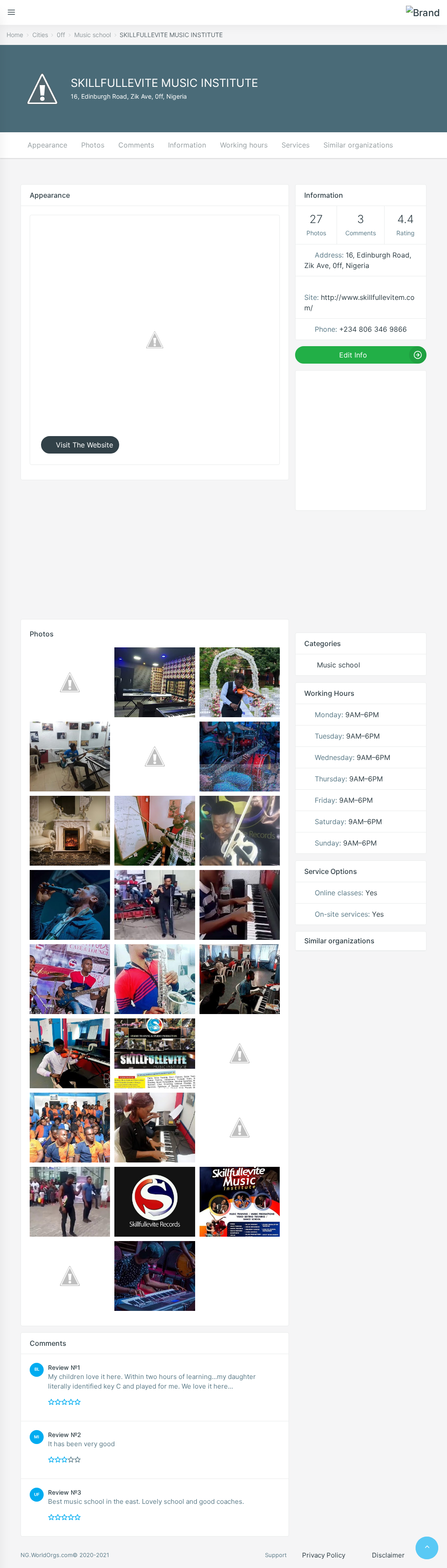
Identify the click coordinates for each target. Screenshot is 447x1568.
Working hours (244, 145)
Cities (40, 34)
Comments (136, 145)
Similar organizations (358, 145)
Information (187, 145)
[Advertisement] (155, 547)
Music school (92, 34)
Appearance (47, 145)
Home (15, 34)
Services (295, 145)
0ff (61, 34)
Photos (92, 145)
